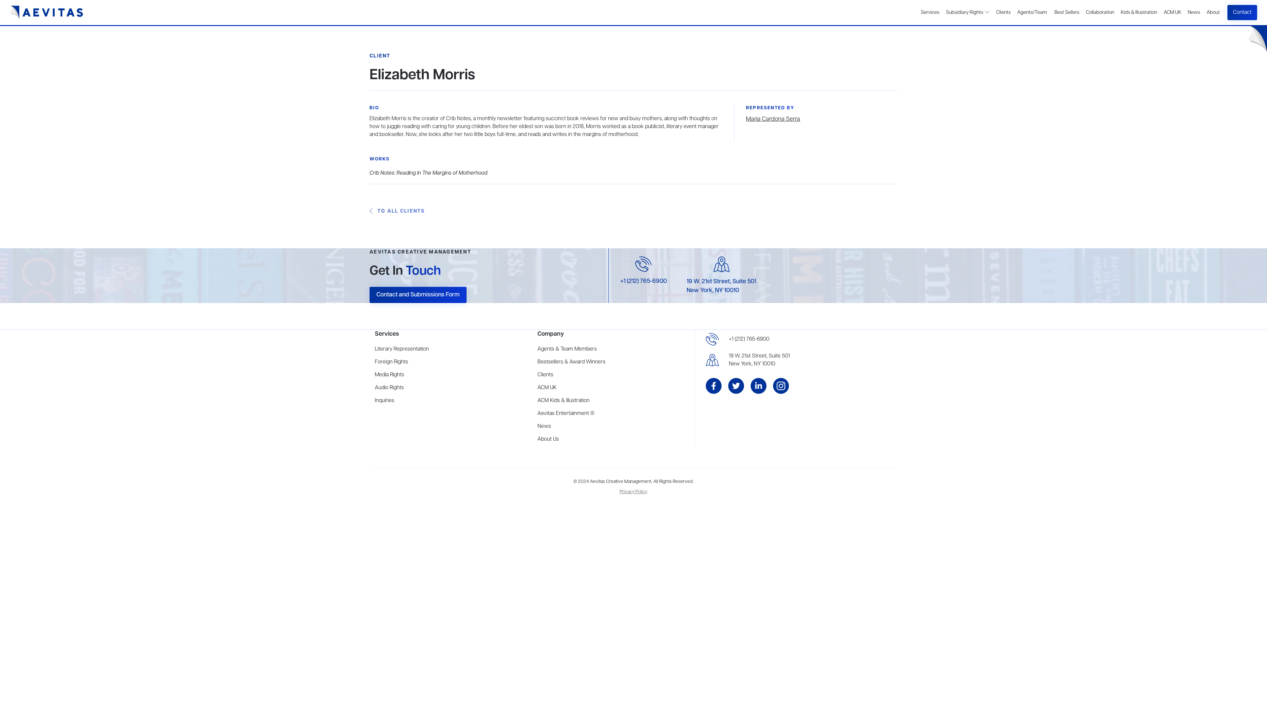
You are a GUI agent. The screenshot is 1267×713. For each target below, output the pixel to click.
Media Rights (389, 375)
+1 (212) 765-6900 (643, 281)
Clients (1003, 12)
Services (930, 12)
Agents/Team (1032, 12)
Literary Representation (402, 349)
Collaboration (1100, 12)
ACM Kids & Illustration (563, 400)
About (1213, 12)
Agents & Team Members (567, 349)
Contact (1242, 12)
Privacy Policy (633, 492)
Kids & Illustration (1139, 12)
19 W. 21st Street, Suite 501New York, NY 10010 (759, 360)
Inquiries (384, 400)
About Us (548, 439)
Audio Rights (389, 387)
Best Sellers (1066, 12)
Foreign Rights (391, 362)
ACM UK (1172, 12)
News (1194, 12)
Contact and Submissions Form (418, 295)
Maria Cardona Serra (773, 119)
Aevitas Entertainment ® (566, 413)
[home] (46, 12)
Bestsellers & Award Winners (571, 362)
